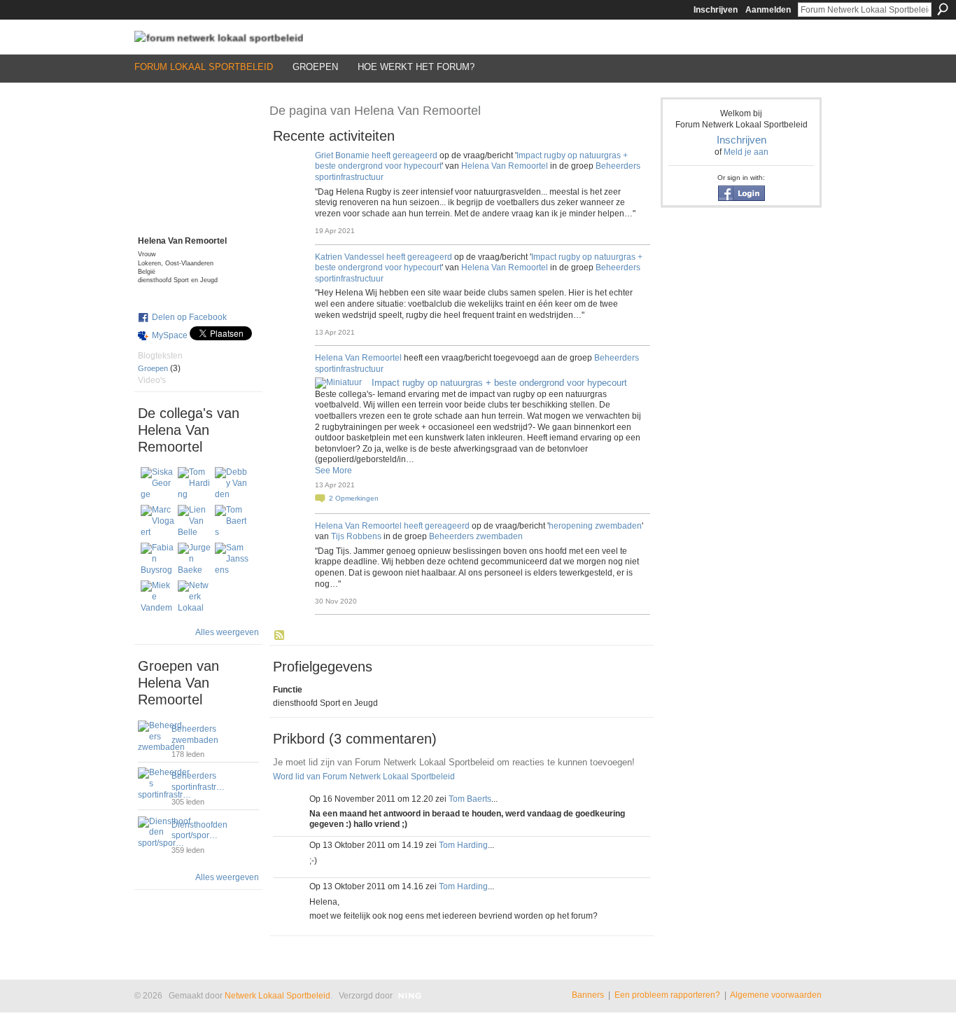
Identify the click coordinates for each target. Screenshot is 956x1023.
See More (333, 470)
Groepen (153, 368)
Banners (588, 995)
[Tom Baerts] (231, 521)
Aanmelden (768, 10)
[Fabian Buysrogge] (157, 559)
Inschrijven (716, 10)
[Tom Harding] (194, 484)
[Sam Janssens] (231, 559)
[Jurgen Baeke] (194, 559)
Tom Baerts (470, 799)
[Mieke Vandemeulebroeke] (157, 597)
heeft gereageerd (404, 155)
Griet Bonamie (342, 155)
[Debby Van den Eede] (231, 484)
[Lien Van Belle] (194, 521)
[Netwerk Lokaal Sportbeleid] (194, 597)
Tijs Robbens (356, 536)
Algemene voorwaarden (776, 995)
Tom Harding (463, 845)
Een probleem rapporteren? (667, 995)
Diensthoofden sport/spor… (199, 830)
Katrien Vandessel (349, 257)
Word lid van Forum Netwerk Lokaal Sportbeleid (364, 776)
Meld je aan (746, 152)
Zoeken (942, 9)
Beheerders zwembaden (194, 734)
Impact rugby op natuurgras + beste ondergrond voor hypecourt (499, 382)
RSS (280, 635)
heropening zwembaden (595, 526)
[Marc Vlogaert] (157, 521)
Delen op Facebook (189, 317)
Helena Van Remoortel (504, 166)
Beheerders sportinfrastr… (198, 781)
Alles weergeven (227, 632)
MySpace (170, 335)
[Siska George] (157, 484)
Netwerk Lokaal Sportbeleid (277, 996)
